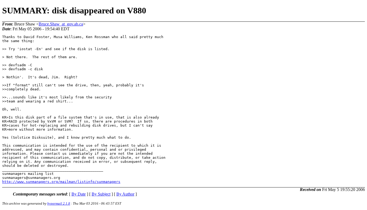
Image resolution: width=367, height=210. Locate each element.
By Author (125, 194)
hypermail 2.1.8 (58, 203)
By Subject (101, 194)
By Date (78, 194)
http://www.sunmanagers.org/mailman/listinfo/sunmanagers (61, 182)
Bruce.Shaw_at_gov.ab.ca (61, 24)
